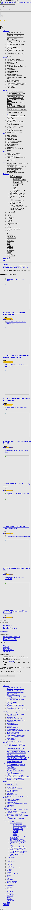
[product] (17, 592)
